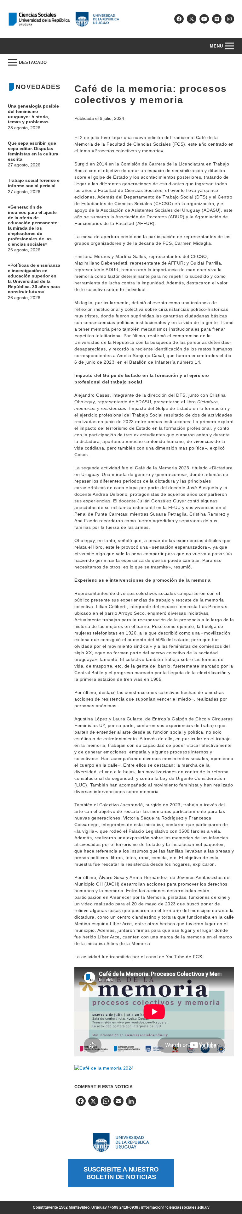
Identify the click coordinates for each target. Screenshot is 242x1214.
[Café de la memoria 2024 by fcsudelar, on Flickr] (104, 1068)
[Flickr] (217, 19)
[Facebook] (179, 19)
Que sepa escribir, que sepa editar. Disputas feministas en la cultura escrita (33, 151)
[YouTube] (204, 19)
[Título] (191, 19)
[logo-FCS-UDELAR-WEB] (63, 19)
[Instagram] (229, 19)
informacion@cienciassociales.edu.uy (175, 1207)
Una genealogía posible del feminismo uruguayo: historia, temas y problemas (33, 113)
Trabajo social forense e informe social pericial (34, 183)
